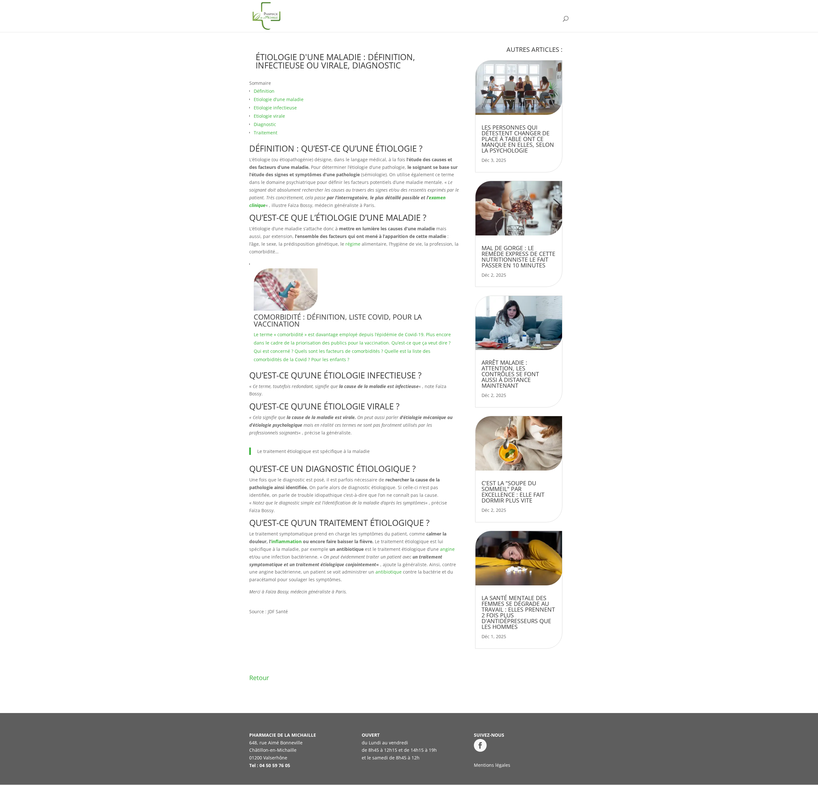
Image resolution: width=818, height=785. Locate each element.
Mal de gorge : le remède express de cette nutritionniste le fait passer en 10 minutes (518, 256)
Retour (259, 677)
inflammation (286, 541)
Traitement (265, 133)
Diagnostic (265, 124)
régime (352, 244)
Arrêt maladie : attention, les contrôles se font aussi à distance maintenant (510, 374)
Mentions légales (492, 765)
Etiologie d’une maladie (279, 99)
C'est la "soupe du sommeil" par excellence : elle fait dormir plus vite (513, 491)
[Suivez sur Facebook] (480, 745)
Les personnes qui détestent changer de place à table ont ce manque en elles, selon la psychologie (518, 138)
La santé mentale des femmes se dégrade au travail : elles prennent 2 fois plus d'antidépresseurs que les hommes (518, 612)
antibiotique (388, 572)
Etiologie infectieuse (275, 108)
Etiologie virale (269, 116)
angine (447, 549)
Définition (264, 91)
